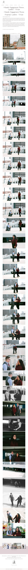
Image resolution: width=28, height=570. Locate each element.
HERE (20, 33)
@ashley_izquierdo (14, 549)
